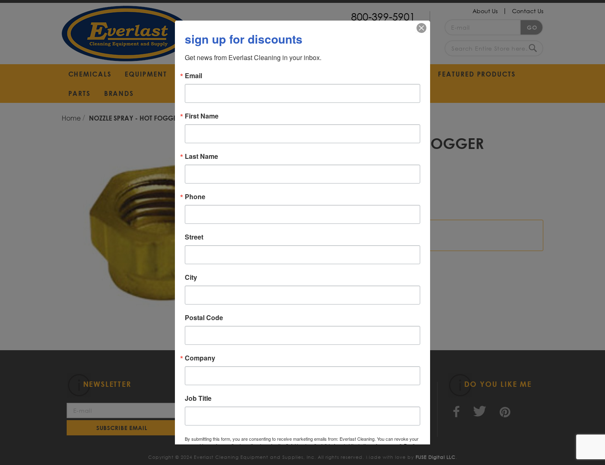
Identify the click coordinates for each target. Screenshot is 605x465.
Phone (195, 196)
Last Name (201, 156)
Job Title (198, 398)
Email (193, 75)
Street (194, 237)
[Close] (421, 28)
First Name (202, 116)
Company (200, 358)
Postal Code (204, 317)
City (191, 277)
